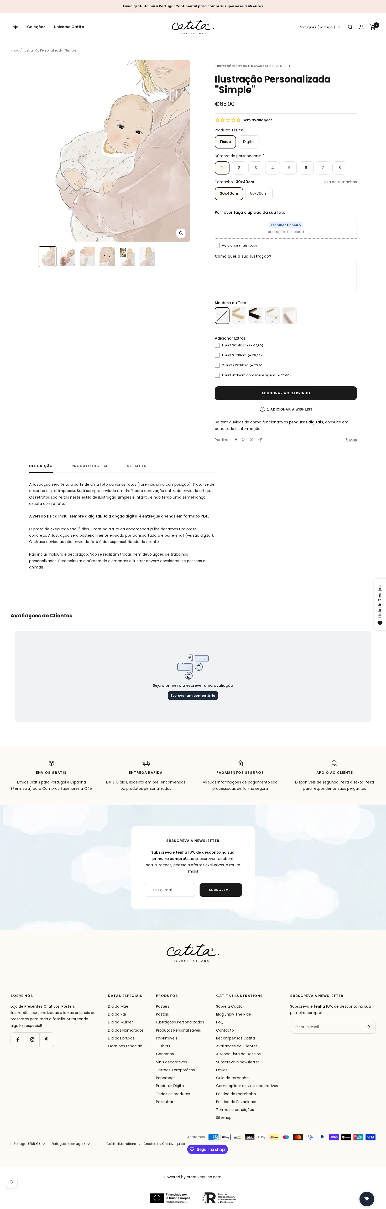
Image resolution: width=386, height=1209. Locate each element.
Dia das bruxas (121, 1038)
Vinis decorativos (171, 1062)
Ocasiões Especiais (125, 1046)
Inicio (15, 50)
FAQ (219, 1022)
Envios (351, 439)
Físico (225, 141)
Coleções (36, 27)
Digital (248, 141)
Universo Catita (69, 27)
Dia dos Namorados (126, 1030)
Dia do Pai (117, 1014)
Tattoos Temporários (175, 1070)
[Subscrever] (368, 1027)
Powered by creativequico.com (193, 1177)
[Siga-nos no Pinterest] (46, 1039)
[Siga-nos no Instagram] (32, 1039)
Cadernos (165, 1054)
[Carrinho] (372, 27)
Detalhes (137, 466)
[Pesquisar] (350, 27)
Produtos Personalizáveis (178, 1030)
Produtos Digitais (171, 1085)
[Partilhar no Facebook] (236, 440)
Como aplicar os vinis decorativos (247, 1085)
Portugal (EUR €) (27, 1143)
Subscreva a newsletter (237, 1062)
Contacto (225, 1030)
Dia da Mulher (120, 1022)
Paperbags (165, 1077)
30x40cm (229, 193)
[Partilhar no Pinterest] (243, 440)
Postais (162, 1014)
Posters (162, 1006)
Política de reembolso (236, 1094)
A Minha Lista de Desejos (238, 1054)
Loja (15, 27)
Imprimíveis (166, 1038)
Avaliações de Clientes (237, 1046)
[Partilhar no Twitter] (251, 440)
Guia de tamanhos (339, 182)
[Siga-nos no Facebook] (18, 1039)
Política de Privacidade (237, 1101)
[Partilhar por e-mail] (260, 440)
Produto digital (90, 466)
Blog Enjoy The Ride (233, 1014)
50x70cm (259, 193)
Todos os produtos (173, 1094)
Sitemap (224, 1117)
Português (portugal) (317, 27)
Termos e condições (235, 1109)
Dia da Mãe (118, 1006)
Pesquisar (164, 1101)
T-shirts (163, 1046)
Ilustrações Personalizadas (180, 1022)
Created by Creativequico (164, 1143)
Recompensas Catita (235, 1038)
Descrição (41, 466)
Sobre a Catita (229, 1006)
